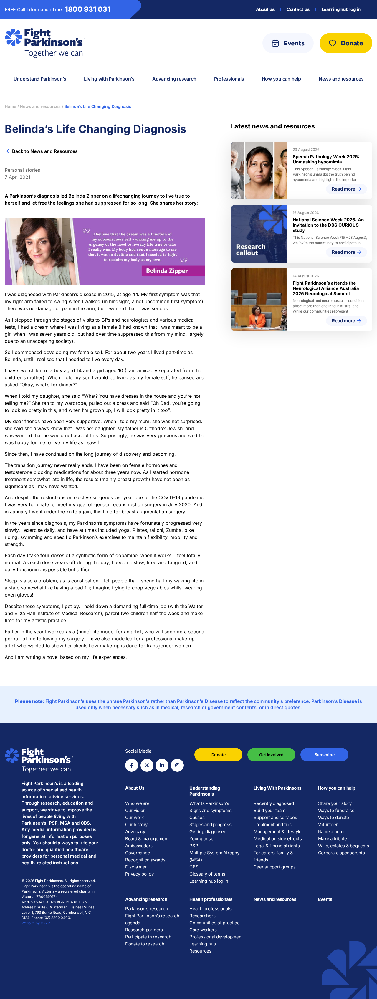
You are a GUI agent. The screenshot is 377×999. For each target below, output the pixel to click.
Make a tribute (332, 838)
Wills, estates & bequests (343, 845)
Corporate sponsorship (341, 853)
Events (325, 899)
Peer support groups (274, 867)
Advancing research (146, 899)
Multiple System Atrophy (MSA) (214, 856)
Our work (134, 817)
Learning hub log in (341, 9)
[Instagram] (177, 765)
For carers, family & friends (273, 856)
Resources (200, 951)
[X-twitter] (146, 765)
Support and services (275, 817)
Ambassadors (139, 845)
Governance (137, 853)
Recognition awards (145, 860)
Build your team (269, 810)
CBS (193, 867)
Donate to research (144, 944)
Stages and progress (210, 824)
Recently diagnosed (274, 803)
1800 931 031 (87, 9)
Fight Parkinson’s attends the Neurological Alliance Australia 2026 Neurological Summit (326, 288)
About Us (134, 788)
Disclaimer (136, 867)
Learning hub (202, 944)
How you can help (336, 788)
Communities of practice (214, 923)
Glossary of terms (207, 874)
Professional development (216, 937)
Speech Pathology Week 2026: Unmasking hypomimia (326, 159)
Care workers (203, 930)
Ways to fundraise (336, 810)
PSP (193, 845)
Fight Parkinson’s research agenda (152, 919)
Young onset (202, 838)
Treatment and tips (273, 824)
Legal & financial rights (277, 845)
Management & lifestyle (278, 831)
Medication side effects (278, 838)
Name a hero (331, 831)
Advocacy (135, 831)
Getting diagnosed (207, 831)
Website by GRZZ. (36, 923)
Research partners (144, 930)
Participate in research (148, 937)
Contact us (298, 9)
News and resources (275, 899)
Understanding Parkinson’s (204, 791)
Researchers (202, 915)
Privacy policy (139, 874)
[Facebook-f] (131, 765)
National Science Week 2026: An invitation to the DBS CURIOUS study (328, 225)
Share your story (335, 803)
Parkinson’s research (146, 908)
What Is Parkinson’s (209, 803)
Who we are (137, 803)
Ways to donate (333, 817)
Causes (197, 817)
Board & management (147, 838)
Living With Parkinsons (277, 788)
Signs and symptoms (210, 810)
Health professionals (210, 899)
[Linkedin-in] (162, 765)
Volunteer (328, 824)
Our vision (135, 810)
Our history (136, 824)
